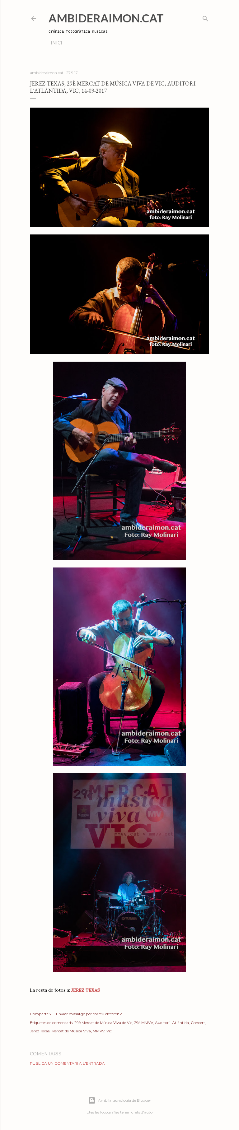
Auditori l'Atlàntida (172, 1022)
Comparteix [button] (40, 1014)
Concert (198, 1022)
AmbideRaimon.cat (106, 18)
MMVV (99, 1031)
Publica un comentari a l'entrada (67, 1063)
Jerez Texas (39, 1031)
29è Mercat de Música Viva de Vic (103, 1022)
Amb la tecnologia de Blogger (124, 1100)
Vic (109, 1031)
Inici (56, 43)
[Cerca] (205, 17)
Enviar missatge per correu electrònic (89, 1014)
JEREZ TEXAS (85, 990)
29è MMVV (143, 1022)
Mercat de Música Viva (71, 1031)
